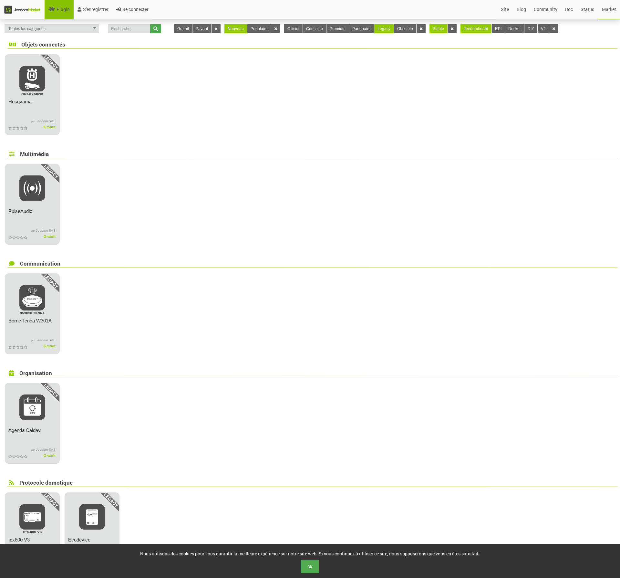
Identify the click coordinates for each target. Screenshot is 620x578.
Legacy (383, 28)
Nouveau (236, 28)
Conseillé (314, 28)
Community (545, 9)
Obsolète (405, 28)
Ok (310, 566)
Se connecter (135, 9)
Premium (338, 28)
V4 (543, 28)
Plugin (63, 9)
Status (587, 9)
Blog (521, 9)
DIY (531, 28)
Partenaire (361, 28)
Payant (202, 28)
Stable (438, 28)
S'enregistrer (95, 9)
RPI (498, 28)
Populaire (259, 28)
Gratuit (183, 28)
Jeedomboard (476, 28)
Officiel (293, 28)
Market (609, 9)
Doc (569, 9)
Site (505, 9)
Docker (514, 28)
